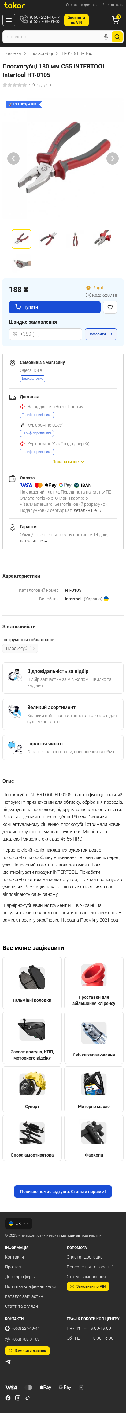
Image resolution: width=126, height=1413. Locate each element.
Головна (12, 53)
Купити (31, 307)
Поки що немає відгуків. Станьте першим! (63, 1191)
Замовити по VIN (91, 1286)
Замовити (97, 334)
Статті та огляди (21, 1306)
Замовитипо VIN (76, 20)
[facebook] (8, 1398)
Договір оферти (20, 1276)
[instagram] (18, 1398)
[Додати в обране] (110, 307)
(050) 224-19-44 (25, 1328)
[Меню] (8, 20)
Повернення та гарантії (90, 1266)
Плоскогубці (40, 53)
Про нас (13, 1266)
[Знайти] (117, 36)
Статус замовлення (86, 1276)
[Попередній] (13, 158)
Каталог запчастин (24, 1296)
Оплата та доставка (82, 5)
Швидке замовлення (33, 322)
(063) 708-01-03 (25, 1339)
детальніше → (88, 510)
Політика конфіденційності (31, 1286)
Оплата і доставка (85, 1257)
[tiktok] (27, 1398)
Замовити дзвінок (30, 1351)
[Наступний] (113, 158)
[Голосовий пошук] (106, 37)
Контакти (115, 5)
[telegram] (8, 1362)
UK (18, 1223)
